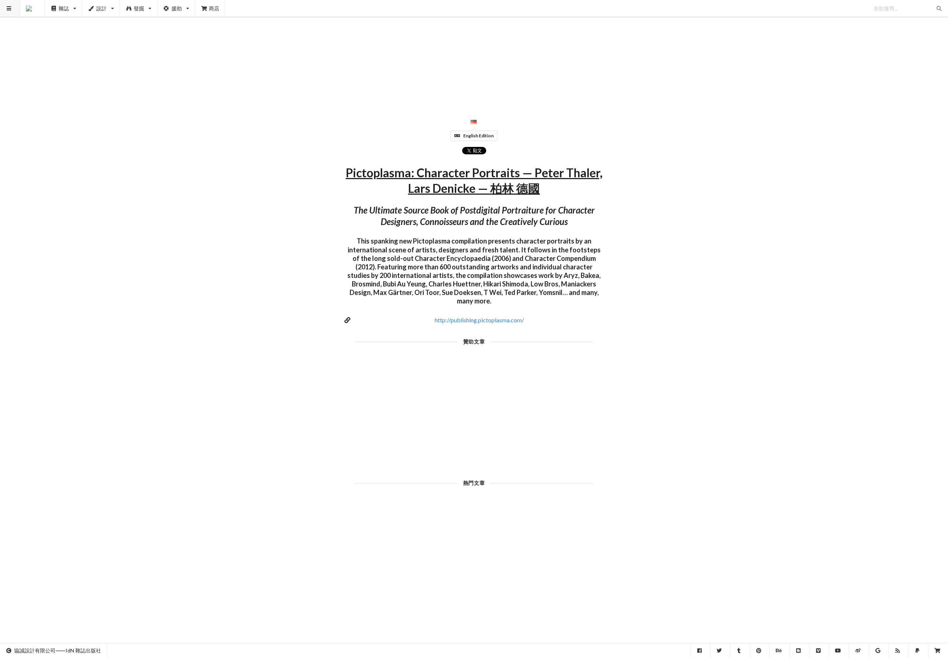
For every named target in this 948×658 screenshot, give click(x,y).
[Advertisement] (474, 52)
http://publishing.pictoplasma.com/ (479, 319)
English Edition (478, 135)
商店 (214, 8)
